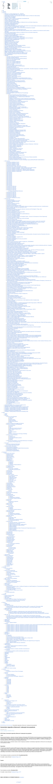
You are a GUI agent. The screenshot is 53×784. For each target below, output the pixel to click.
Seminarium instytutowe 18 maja (13, 226)
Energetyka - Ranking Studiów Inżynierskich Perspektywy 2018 (16, 408)
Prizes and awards (12, 480)
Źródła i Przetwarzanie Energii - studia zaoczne (17, 524)
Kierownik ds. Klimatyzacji (14, 122)
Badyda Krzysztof (10, 454)
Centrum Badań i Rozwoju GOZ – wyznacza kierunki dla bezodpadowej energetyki (20, 27)
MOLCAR (6, 634)
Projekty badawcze (12, 478)
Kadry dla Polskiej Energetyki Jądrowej (14, 385)
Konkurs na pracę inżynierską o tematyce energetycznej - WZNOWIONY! (20, 241)
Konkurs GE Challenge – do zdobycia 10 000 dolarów (17, 277)
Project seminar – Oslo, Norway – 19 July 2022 (15, 639)
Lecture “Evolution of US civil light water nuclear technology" (18, 218)
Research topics (12, 419)
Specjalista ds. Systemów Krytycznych (16, 127)
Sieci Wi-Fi (7, 711)
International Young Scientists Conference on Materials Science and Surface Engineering (21, 22)
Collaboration (9, 577)
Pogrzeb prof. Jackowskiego (12, 382)
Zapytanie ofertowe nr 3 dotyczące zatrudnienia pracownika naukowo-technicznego (22, 626)
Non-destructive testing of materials (13, 601)
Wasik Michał (9, 546)
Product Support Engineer (11, 83)
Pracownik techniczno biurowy (14, 133)
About (3, 412)
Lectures (10, 418)
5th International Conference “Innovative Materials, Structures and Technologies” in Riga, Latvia (24, 209)
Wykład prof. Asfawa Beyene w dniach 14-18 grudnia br (17, 399)
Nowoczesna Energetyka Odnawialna (14, 588)
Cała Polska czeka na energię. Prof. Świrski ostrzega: (17, 321)
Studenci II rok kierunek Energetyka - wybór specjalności (17, 324)
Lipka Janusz (9, 499)
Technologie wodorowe (11, 589)
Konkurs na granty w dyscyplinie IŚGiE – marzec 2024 (15, 26)
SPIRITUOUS (7, 619)
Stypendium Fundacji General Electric (14, 384)
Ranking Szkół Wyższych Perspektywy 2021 (13, 410)
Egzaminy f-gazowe (12, 431)
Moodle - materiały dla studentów (11, 710)
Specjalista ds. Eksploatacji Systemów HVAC (17, 130)
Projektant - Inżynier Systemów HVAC (16, 120)
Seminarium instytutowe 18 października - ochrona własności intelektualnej (20, 170)
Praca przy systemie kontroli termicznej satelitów (16, 65)
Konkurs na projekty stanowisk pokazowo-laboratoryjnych (17, 390)
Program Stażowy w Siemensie (12, 295)
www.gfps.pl (22, 777)
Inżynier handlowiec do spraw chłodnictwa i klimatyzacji (17, 89)
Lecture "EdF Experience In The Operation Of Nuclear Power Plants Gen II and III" (22, 287)
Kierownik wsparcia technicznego (15, 149)
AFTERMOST (7, 633)
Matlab (8, 707)
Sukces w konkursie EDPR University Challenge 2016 (17, 305)
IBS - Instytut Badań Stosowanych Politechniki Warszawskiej (16, 53)
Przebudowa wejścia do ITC (12, 388)
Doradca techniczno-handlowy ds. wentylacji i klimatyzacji (19, 126)
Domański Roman (10, 557)
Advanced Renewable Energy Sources (16, 530)
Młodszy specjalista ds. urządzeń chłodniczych (17, 106)
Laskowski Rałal (10, 494)
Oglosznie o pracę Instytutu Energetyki (14, 74)
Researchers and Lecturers (10, 453)
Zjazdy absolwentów (10, 592)
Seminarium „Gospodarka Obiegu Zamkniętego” (16, 232)
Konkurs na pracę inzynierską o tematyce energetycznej (17, 229)
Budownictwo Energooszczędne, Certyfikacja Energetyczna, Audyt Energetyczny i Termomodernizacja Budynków (27, 586)
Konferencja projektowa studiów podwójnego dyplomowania (18, 650)
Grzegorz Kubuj (10, 202)
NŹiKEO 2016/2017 (12, 529)
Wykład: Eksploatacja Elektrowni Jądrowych (15, 380)
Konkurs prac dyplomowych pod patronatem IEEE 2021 (17, 225)
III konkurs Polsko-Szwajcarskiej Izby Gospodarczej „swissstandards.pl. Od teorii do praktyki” (24, 326)
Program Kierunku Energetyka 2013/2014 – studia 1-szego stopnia (19, 364)
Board (6, 414)
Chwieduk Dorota (10, 465)
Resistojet (11, 505)
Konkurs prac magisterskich (12, 379)
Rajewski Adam (10, 521)
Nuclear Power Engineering (10, 570)
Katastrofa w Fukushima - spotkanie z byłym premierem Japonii (18, 355)
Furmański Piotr (10, 471)
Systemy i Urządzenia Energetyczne (13, 581)
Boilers (10, 490)
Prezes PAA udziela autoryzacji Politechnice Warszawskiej (17, 278)
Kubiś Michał (9, 491)
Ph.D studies (7, 584)
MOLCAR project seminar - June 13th (14, 165)
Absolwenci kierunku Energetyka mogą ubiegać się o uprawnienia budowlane (21, 279)
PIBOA (8, 294)
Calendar (4, 11)
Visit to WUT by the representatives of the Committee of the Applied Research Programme (23, 640)
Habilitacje (7, 677)
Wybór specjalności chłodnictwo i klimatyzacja (15, 366)
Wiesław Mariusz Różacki (11, 230)
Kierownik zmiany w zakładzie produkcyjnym (15, 70)
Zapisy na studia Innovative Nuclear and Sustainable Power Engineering (20, 357)
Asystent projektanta (13, 129)
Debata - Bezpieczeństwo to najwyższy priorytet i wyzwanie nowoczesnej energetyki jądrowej (24, 335)
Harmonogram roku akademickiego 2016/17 (15, 304)
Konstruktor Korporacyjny (13, 154)
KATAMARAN (7, 649)
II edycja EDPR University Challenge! (14, 297)
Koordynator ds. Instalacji (13, 136)
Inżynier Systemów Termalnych (15, 108)
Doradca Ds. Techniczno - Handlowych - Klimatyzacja (19, 116)
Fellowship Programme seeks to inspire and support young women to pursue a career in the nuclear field (26, 221)
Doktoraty (6, 678)
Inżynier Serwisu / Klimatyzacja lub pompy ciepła (18, 140)
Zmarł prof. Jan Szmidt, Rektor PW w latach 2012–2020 (15, 14)
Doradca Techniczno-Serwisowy (15, 103)
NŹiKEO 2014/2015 (12, 527)
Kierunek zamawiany (8, 568)
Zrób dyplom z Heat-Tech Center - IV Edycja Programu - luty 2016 (19, 313)
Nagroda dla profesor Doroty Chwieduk (12, 41)
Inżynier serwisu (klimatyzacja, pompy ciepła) (17, 142)
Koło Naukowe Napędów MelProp (13, 450)
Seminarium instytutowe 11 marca (13, 162)
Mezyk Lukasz (9, 504)
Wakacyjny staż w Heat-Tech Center (13, 330)
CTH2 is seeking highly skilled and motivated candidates (15, 45)
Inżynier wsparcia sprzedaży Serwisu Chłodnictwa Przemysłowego (21, 95)
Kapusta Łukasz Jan (10, 485)
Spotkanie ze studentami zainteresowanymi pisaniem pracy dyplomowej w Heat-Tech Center (24, 358)
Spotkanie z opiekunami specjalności (14, 284)
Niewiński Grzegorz (10, 511)
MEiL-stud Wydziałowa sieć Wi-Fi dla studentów (16, 351)
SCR (6, 654)
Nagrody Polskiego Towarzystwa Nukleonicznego (16, 308)
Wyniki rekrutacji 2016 (11, 310)
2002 (8, 690)
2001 (8, 689)
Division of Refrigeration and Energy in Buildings (18, 433)
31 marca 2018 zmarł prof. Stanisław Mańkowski (16, 273)
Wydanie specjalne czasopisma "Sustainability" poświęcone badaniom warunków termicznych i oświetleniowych (27, 206)
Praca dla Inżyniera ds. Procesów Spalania (17, 102)
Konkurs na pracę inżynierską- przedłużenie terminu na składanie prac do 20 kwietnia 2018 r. (24, 272)
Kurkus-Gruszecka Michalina (12, 492)
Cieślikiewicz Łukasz (11, 466)
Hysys (6, 718)
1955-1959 (9, 679)
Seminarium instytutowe (11, 233)
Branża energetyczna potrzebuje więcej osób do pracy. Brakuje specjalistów (21, 350)
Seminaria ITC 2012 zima (11, 189)
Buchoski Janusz (10, 458)
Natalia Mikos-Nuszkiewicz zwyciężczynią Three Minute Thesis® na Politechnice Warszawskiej (22, 15)
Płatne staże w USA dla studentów (13, 375)
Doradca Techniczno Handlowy (15, 112)
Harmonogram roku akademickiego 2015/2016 (15, 318)
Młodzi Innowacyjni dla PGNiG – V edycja (14, 254)
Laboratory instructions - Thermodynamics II (17, 522)
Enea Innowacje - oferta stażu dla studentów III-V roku (17, 207)
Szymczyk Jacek (10, 541)
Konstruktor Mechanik (11, 82)
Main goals (9, 695)
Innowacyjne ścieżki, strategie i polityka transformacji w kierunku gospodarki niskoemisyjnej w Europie (25, 222)
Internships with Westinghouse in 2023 (14, 205)
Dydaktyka (11, 462)
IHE (3, 10)
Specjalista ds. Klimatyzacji (12, 75)
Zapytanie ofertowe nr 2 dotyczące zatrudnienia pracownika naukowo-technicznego (22, 625)
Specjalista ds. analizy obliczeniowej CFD (17, 138)
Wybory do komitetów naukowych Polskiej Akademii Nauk (15, 29)
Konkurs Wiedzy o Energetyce (12, 328)
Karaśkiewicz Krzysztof (11, 486)
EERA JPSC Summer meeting (12, 267)
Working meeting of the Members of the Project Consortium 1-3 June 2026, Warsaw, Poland (23, 607)
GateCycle (9, 703)
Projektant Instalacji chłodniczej (15, 151)
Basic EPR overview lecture (12, 219)
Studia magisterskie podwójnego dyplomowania (16, 247)
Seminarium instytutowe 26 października (14, 220)
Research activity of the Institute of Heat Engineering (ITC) (15, 599)
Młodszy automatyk (10, 64)
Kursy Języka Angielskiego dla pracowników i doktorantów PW (18, 398)
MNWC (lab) (11, 518)
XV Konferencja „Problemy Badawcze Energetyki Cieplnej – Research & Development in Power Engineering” (27, 216)
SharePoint (7, 717)
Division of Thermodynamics (12, 434)
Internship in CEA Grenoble (12, 77)
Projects (3, 602)
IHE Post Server (14, 3)
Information (9, 572)
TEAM (6, 693)
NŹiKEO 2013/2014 (12, 526)
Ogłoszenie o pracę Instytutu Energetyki (14, 73)
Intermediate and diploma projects (15, 437)
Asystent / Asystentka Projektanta (15, 157)
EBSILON (9, 701)
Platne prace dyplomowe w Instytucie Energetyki (16, 80)
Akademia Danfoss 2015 (11, 333)
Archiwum (9, 93)
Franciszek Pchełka (10, 240)
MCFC (6, 656)
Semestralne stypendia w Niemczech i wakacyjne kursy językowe (19, 378)
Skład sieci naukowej (11, 665)
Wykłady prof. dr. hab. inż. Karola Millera (14, 395)
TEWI (6, 667)
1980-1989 (9, 682)
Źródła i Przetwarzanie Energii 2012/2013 (16, 525)
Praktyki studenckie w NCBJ (12, 259)
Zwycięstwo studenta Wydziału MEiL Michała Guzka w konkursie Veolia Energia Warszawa (23, 285)
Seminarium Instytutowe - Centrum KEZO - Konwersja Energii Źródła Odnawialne (22, 270)
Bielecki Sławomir (10, 456)
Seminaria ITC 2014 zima (11, 186)
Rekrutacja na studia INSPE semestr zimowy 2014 (16, 348)
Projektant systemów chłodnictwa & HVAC (17, 155)
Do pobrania (7, 670)
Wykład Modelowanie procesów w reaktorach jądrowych (17, 367)
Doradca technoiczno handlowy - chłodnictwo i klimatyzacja (20, 117)
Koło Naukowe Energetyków (12, 447)
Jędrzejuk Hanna (10, 484)
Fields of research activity (9, 595)
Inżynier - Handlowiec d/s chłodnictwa (16, 144)
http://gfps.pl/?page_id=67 (16, 756)
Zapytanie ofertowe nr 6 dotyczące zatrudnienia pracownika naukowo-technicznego (22, 629)
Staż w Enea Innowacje (11, 260)
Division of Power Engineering (14, 441)
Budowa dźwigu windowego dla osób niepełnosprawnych (17, 377)
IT (2, 698)
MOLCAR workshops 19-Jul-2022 (11, 43)
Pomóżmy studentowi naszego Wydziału (14, 373)
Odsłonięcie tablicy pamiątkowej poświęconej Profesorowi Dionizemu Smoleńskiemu (22, 262)
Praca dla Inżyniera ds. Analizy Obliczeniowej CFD (18, 101)
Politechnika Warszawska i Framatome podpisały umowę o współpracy (20, 256)
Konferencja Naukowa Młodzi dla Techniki (14, 296)
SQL (5, 593)
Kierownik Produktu (12, 128)
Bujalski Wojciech (10, 460)
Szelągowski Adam (10, 540)
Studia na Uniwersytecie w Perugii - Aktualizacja (16, 314)
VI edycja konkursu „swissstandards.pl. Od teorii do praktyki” (18, 268)
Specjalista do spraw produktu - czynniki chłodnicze (18, 107)
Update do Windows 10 (11, 716)
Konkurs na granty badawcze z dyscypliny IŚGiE (16, 211)
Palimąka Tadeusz (10, 515)
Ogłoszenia (11, 461)
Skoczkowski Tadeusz (11, 536)
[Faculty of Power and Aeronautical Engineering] (3, 8)
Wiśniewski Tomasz (10, 549)
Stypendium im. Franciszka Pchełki (11, 44)
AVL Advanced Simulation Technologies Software (16, 704)
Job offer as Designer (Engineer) (13, 57)
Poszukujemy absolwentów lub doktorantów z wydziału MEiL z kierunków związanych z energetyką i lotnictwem (27, 68)
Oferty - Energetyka (12, 150)
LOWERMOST (7, 643)
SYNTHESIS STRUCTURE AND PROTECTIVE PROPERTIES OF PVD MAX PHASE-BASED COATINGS (29, 613)
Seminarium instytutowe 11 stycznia (13, 212)
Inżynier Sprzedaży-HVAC (14, 124)
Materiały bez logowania (13, 501)
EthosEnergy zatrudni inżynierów (13, 67)
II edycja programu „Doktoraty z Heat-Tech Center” (16, 320)
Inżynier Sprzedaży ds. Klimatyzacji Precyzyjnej (15, 87)
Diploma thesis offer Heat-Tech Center (14, 371)
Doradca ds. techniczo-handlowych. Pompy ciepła (18, 125)
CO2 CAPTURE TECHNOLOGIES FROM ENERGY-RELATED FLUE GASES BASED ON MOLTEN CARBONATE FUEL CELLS (28, 25)
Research (11, 435)
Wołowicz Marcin (10, 551)
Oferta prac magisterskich (9, 28)
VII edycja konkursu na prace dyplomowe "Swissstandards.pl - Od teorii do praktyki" (22, 251)
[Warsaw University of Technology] (9, 8)
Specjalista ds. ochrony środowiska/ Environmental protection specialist (22, 99)
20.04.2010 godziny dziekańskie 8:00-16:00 (15, 394)
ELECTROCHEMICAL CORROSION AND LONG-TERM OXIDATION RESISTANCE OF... (25, 611)
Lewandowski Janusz (11, 495)
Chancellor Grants (8, 598)
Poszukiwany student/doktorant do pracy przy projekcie (17, 238)
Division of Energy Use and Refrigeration (14, 424)
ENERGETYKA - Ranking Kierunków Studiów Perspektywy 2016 (17, 406)
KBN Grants (7, 597)
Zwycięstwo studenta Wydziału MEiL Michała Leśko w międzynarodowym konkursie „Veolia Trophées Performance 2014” (29, 340)
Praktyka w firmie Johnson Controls (13, 257)
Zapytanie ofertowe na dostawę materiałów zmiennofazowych (18, 648)
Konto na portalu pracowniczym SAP (13, 242)
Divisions (6, 415)
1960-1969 (9, 680)
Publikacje (11, 463)
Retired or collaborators (9, 555)
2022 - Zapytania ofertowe (12, 622)
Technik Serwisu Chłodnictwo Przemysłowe (17, 135)
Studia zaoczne (7, 583)
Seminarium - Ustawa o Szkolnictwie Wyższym (15, 265)
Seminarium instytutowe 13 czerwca (13, 200)
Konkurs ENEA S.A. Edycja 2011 (13, 391)
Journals (6, 673)
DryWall (6, 655)
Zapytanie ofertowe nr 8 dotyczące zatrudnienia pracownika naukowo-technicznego (22, 631)
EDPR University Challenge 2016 (13, 317)
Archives (4, 669)
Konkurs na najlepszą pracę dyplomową (14, 332)
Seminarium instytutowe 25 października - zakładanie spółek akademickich (20, 169)
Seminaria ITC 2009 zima (11, 196)
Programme (9, 575)
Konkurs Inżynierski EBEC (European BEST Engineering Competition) (20, 227)
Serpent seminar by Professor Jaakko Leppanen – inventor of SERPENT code (21, 255)
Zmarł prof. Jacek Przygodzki (10, 17)
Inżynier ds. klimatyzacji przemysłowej (16, 110)
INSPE (8, 349)
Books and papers (12, 420)
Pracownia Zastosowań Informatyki (13, 444)
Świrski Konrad (10, 542)
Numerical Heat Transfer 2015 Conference (14, 327)
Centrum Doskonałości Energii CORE (12, 21)
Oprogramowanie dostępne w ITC (11, 700)
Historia (10, 422)
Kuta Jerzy (9, 493)
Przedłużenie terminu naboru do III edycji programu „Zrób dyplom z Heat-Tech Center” (22, 337)
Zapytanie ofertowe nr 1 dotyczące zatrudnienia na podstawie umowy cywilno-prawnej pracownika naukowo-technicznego (29, 624)
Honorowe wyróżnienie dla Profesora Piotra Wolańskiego (17, 334)
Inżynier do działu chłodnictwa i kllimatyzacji (17, 123)
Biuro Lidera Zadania (11, 666)
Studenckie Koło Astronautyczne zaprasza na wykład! (17, 397)
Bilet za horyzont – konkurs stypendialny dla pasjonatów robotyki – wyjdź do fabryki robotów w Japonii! (25, 253)
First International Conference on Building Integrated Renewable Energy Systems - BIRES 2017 (24, 302)
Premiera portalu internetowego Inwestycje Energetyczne (17, 311)
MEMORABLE (7, 621)
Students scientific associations (10, 446)
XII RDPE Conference (11, 329)
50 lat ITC (6, 672)
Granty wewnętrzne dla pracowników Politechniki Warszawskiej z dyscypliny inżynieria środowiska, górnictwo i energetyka (29, 245)
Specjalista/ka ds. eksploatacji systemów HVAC (18, 152)
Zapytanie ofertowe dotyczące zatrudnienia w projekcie (17, 645)
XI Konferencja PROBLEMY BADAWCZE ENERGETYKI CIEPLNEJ (19, 365)
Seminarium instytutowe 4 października (14, 171)
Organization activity (13, 477)
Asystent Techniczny (13, 147)
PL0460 (6, 661)
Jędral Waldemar (10, 558)
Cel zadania (9, 664)
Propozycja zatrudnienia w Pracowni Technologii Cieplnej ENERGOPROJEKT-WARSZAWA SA (26, 159)
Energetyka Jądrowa (10, 587)
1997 (8, 686)
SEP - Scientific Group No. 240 (14, 429)
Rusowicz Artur (9, 533)
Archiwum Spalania (10, 674)
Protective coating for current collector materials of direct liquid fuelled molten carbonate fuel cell (26, 612)
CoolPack (9, 715)
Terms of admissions (10, 573)
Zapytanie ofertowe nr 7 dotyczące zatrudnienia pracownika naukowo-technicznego (22, 630)
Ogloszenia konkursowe (11, 60)
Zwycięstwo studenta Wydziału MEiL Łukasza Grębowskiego (18, 269)
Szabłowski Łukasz (10, 538)
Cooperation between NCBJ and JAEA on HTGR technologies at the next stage (21, 252)
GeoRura (6, 623)
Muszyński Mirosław (10, 510)
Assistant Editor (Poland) (11, 66)
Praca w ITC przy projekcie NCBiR (13, 215)
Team (10, 427)
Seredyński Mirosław (11, 534)
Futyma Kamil (9, 472)
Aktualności (11, 553)
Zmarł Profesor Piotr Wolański (10, 33)
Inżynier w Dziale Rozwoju (14, 156)
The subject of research (13, 475)
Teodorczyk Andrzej (10, 544)
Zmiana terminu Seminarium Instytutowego (15, 286)
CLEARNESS (7, 604)
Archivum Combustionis (11, 675)
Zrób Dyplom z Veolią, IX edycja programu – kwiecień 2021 (18, 228)
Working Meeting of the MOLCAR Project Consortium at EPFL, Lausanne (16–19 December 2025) (25, 606)
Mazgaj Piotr (9, 487)
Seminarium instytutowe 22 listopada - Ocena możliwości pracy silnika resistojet (21, 167)
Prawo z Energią (10, 299)
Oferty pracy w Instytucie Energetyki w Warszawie (16, 72)
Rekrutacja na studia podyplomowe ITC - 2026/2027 (14, 13)
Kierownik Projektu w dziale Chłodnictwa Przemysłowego (17, 92)
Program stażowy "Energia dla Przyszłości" (15, 289)
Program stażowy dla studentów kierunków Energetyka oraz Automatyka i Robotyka (22, 275)
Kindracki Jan (9, 488)
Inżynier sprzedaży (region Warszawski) (16, 134)
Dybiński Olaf (9, 470)
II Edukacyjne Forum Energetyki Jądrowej (14, 291)
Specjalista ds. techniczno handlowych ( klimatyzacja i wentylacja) (19, 88)
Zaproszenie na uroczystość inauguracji (14, 307)
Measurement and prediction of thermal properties (16, 600)
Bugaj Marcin (9, 459)
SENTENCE (7, 620)
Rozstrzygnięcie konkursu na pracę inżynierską (15, 271)
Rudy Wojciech (10, 532)
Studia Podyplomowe (9, 54)
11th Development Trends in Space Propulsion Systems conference (19, 250)
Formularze (7, 692)
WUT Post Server (14, 4)
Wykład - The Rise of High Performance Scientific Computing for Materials (20, 316)
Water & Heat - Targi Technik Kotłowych (14, 372)
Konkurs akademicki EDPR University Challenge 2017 (17, 303)
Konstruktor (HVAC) (12, 121)
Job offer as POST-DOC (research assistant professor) (17, 56)
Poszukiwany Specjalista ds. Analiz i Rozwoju (17, 158)
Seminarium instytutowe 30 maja (13, 201)
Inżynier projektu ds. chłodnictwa (15, 145)
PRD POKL (7, 660)
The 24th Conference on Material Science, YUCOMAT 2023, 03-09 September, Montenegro (23, 615)
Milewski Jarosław (10, 506)
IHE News (4, 12)
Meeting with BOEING (11, 208)
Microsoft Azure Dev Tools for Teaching (12, 709)
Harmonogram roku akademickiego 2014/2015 (15, 346)
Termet (6, 659)
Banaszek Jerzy (10, 455)
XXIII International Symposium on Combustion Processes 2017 (18, 283)
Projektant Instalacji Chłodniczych (15, 146)
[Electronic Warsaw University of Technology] (20, 8)
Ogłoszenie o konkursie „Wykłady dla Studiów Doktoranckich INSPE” (19, 353)
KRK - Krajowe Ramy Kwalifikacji (11, 578)
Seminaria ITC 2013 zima (11, 188)
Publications (11, 479)
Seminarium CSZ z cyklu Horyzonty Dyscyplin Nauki (16, 166)
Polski (4, 1)
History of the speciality (11, 574)
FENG (6, 603)
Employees (11, 438)
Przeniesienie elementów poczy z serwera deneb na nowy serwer (19, 370)
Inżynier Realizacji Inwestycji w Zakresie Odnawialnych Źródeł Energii (22, 141)
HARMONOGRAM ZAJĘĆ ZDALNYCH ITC (15, 244)
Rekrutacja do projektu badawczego (13, 85)
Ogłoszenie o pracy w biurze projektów (14, 76)
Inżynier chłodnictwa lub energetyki (13, 69)
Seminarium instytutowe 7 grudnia (13, 217)
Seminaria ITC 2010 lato (11, 195)
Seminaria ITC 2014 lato (11, 187)
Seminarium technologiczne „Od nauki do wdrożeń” (16, 288)
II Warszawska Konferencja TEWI (13, 374)
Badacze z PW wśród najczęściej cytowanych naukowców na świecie (17, 47)
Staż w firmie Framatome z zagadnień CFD (15, 236)
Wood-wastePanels (8, 608)
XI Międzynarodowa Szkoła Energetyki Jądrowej (13, 36)
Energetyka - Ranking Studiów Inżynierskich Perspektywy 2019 (16, 409)
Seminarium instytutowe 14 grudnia (13, 214)
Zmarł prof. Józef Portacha (12, 204)
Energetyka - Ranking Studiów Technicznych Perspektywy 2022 (16, 411)
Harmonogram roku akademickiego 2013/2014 (15, 361)
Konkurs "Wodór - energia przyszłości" (12, 19)
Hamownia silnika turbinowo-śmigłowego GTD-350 (16, 319)
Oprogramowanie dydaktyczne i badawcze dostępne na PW (16, 705)
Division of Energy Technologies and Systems (15, 423)
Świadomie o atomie (10, 342)
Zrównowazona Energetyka (12, 582)
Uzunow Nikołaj (10, 545)
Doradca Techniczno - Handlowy (15, 100)
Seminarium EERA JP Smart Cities (13, 354)
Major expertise (12, 476)
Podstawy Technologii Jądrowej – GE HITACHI (15, 387)
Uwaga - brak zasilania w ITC (12, 362)
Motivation (9, 694)
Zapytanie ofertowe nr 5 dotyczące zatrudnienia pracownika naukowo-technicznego (22, 628)
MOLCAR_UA (7, 614)
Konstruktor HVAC (12, 137)
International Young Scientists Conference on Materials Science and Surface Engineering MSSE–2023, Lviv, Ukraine (28, 616)
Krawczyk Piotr (9, 489)
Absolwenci (7, 591)
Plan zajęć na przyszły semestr (12, 401)
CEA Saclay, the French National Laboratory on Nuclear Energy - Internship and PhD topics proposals (25, 249)
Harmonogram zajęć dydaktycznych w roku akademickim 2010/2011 (19, 392)
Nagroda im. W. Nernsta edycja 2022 (11, 42)
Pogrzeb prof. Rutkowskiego (12, 381)
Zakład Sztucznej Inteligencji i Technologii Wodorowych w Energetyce (20, 440)
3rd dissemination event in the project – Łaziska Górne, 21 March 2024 (20, 637)
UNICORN (7, 652)
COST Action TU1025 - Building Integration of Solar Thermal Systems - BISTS (21, 309)
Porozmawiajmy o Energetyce (10, 16)
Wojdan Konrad (10, 550)
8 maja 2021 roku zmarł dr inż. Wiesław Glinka (15, 224)
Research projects (12, 548)
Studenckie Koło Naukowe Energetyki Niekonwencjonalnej (18, 448)
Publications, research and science (15, 428)
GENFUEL (7, 653)
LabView (8, 708)
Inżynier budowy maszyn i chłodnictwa (16, 143)
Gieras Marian (9, 473)
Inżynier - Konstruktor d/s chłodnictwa (16, 148)
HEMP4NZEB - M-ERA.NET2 (10, 646)
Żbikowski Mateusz (10, 552)
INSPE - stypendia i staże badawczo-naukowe (15, 356)
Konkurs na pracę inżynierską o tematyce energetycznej (17, 293)
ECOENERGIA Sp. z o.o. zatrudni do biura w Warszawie (19, 96)
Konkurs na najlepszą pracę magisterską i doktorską (16, 315)
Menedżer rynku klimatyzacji (14, 111)
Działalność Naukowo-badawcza (15, 509)
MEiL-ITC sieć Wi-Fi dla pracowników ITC (14, 341)
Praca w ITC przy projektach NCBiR (13, 59)
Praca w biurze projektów (11, 71)
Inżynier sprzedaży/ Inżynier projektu (16, 104)
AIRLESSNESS (8, 644)
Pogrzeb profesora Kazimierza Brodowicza (15, 393)
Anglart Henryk (9, 556)
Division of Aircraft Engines (12, 416)
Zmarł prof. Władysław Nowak (10, 20)
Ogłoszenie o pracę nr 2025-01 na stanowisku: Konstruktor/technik (17, 18)
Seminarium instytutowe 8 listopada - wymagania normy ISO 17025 (19, 168)
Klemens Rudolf (10, 559)
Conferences (9, 403)
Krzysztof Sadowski (10, 199)
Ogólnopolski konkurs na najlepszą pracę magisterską (15, 38)
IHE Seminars (9, 172)
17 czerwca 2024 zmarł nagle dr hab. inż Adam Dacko (14, 34)
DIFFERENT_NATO (8, 609)
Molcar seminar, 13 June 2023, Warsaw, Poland (15, 638)
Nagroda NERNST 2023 (9, 40)
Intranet (3, 722)
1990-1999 (9, 683)
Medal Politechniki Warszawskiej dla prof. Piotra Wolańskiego (18, 339)
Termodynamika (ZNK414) (14, 520)
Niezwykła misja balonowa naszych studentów (13, 46)
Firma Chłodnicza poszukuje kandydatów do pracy (16, 81)
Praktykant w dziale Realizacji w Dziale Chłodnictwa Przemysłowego (19, 78)
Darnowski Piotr (10, 467)
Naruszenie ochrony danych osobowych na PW (15, 243)
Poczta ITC (7, 699)
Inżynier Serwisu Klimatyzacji (14, 132)
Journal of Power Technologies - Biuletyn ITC (15, 676)
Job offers (6, 55)
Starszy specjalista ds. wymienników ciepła (17, 115)
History (10, 430)
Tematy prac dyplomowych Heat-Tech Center (15, 359)
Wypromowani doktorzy (13, 421)
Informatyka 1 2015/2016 (13, 468)
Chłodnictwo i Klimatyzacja (12, 580)
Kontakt (8, 569)
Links (3, 721)
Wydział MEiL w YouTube (9, 720)
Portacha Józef (9, 562)
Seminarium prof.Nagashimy (12, 386)
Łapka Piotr (9, 500)
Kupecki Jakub (9, 560)
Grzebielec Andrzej (10, 474)
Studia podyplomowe (8, 585)
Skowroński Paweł (10, 537)
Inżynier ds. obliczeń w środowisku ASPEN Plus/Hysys (19, 139)
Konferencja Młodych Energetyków (13, 369)
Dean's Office (14, 7)
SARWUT (6, 662)
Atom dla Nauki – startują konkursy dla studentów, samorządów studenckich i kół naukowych (24, 331)
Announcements (12, 425)
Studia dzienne (7, 579)
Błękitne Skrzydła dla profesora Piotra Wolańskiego (14, 51)
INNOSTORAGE (8, 647)
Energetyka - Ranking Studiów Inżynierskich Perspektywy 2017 (16, 407)
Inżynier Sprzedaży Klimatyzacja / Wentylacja (17, 114)
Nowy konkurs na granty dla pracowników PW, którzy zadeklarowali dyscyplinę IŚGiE (22, 223)
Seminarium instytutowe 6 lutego (13, 164)
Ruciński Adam (9, 531)
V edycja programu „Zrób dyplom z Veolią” (14, 266)
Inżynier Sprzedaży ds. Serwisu (12, 91)
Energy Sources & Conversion (14, 523)
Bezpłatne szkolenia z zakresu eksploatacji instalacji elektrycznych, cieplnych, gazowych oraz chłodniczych (26, 276)
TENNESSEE (7, 657)
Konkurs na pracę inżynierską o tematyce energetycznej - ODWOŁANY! (20, 246)
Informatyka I (11, 535)
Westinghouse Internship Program (11, 48)
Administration (7, 554)
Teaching (11, 439)
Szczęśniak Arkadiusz (11, 539)
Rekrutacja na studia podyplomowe (11, 35)
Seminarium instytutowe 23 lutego (13, 231)
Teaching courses (12, 547)
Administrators (7, 719)
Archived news (7, 198)
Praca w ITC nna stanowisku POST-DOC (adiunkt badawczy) (18, 213)
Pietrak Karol (9, 516)
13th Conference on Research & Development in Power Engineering (19, 282)
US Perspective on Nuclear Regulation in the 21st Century (17, 344)
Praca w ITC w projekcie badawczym (13, 61)
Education (11, 426)
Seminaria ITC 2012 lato (11, 192)
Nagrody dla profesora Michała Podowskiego (13, 49)
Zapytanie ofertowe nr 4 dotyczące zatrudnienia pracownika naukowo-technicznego (22, 627)
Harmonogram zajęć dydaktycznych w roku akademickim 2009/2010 (19, 400)
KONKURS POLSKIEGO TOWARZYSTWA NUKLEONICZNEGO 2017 (20, 290)
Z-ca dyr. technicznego (13, 109)
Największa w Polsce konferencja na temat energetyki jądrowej (18, 347)
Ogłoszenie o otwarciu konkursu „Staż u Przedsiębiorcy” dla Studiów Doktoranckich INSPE (23, 352)
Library (6, 413)
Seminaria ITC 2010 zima (11, 194)
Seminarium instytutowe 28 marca (13, 203)
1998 (8, 687)
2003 (8, 691)
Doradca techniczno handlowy (12, 86)
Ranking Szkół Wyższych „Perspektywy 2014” (13, 405)
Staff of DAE (11, 417)
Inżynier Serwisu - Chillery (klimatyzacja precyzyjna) (18, 113)
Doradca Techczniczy (11, 79)
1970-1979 (9, 681)
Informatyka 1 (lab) (12, 517)
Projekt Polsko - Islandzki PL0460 (13, 396)
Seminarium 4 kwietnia (11, 292)
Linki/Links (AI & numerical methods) (16, 519)
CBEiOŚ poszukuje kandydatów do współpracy (15, 360)
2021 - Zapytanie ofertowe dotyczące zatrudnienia (16, 642)
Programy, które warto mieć (10, 714)
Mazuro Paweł (9, 503)
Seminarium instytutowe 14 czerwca (13, 197)
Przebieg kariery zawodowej (14, 497)
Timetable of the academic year (12, 383)
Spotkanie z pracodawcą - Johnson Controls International (17, 368)
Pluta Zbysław (9, 561)
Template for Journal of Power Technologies (15, 671)
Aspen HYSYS (9, 702)
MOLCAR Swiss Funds (9, 605)
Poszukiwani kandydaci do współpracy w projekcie (16, 345)
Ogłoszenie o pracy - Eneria (12, 84)
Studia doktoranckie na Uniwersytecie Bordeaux (16, 258)
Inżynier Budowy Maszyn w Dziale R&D (16, 153)
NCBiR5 (6, 663)
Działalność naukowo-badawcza (15, 464)
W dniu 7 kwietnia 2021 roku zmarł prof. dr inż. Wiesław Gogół (16, 52)
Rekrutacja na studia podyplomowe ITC (12, 23)
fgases (10, 432)
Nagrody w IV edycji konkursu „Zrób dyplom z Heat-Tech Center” (18, 306)
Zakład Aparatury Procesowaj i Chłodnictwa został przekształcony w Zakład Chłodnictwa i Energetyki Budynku (27, 363)
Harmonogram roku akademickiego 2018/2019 (15, 263)
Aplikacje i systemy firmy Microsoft (13, 706)
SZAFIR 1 (6, 632)
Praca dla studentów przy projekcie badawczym (18, 94)
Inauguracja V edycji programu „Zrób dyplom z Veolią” (17, 264)
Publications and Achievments (14, 469)
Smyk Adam (9, 563)
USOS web (13, 8)
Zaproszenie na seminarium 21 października (15, 343)
